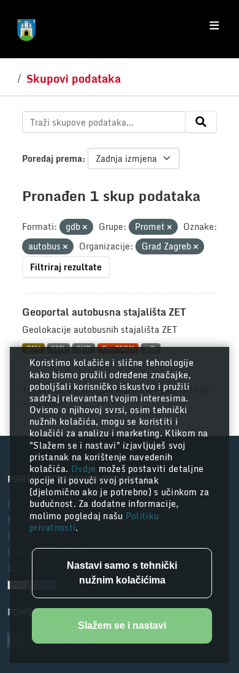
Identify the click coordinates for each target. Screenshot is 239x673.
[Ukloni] (85, 227)
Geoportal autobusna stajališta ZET (104, 312)
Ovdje (85, 469)
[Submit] (201, 122)
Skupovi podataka (73, 78)
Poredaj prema (52, 158)
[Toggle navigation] (214, 26)
